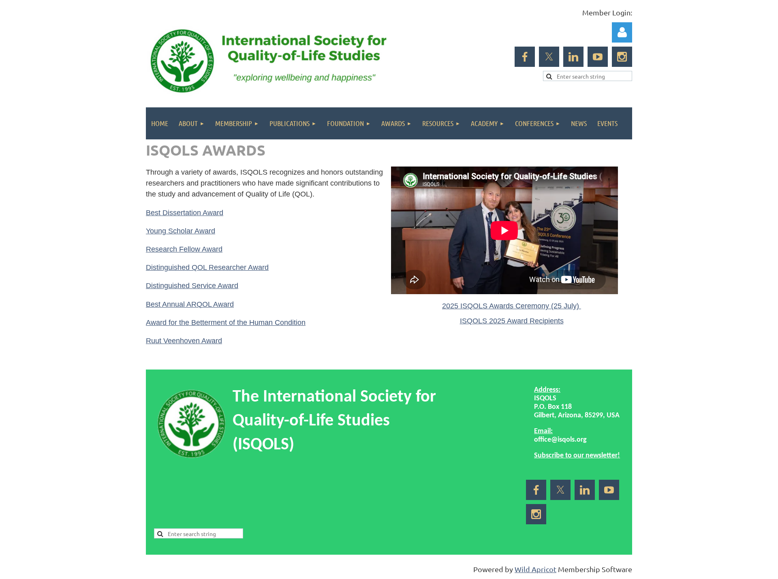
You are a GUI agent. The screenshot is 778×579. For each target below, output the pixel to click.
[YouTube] (598, 57)
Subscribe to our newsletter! (577, 455)
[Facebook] (525, 57)
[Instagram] (622, 57)
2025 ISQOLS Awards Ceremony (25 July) (511, 306)
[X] (549, 57)
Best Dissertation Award (184, 213)
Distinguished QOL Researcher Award (207, 267)
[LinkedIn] (573, 57)
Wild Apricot (535, 569)
